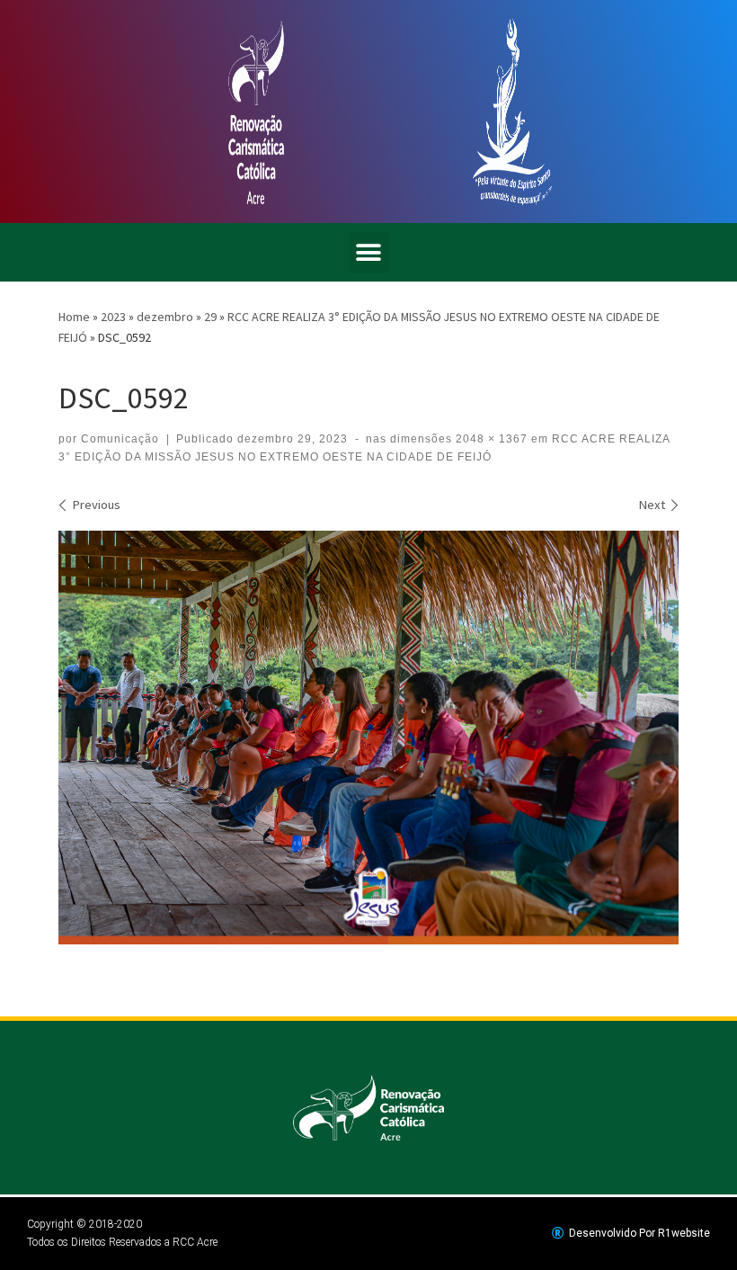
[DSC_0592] (368, 738)
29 (210, 317)
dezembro (165, 317)
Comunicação (120, 439)
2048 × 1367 (490, 439)
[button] (369, 252)
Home (74, 317)
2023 (113, 317)
